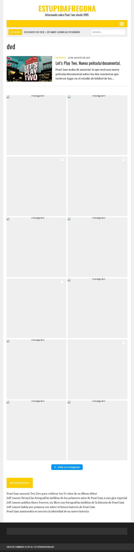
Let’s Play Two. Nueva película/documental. (87, 63)
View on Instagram (69, 467)
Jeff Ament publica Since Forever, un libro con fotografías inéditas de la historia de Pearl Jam (65, 502)
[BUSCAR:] (108, 32)
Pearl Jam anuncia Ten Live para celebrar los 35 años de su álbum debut (52, 493)
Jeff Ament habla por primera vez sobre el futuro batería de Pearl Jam (51, 507)
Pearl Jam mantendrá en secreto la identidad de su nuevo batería (48, 511)
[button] (36, 125)
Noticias (60, 57)
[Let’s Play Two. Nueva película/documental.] (29, 79)
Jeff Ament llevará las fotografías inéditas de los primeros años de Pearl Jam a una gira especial (67, 498)
